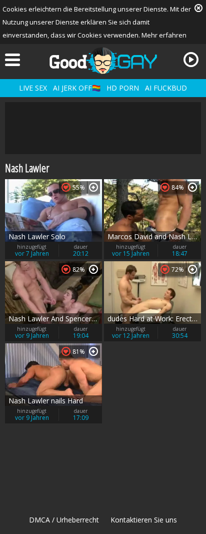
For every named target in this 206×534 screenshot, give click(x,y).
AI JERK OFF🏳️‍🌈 (76, 88)
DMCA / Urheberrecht (64, 519)
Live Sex (33, 88)
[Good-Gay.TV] (103, 61)
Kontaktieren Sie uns (143, 519)
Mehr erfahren (164, 35)
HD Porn (122, 88)
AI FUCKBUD (166, 88)
